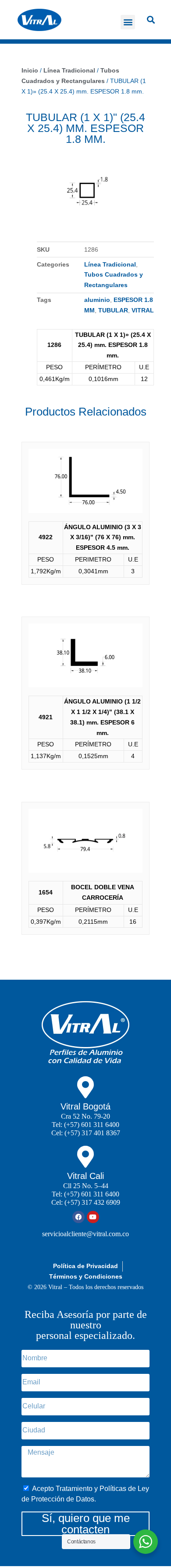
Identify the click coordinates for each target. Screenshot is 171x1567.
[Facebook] (78, 1217)
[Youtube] (93, 1217)
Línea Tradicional (69, 70)
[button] (128, 22)
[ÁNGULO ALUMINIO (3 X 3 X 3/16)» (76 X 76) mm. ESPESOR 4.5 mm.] (85, 483)
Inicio (29, 70)
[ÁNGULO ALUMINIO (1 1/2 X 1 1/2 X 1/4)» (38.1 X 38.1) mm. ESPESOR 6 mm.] (85, 657)
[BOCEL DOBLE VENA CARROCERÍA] (85, 843)
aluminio (97, 299)
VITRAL (143, 310)
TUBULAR (113, 310)
